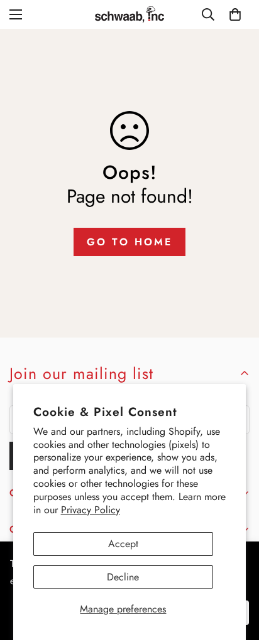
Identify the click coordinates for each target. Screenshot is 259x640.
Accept (123, 543)
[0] (235, 14)
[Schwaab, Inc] (129, 14)
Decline (123, 577)
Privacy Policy (90, 510)
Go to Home (129, 242)
